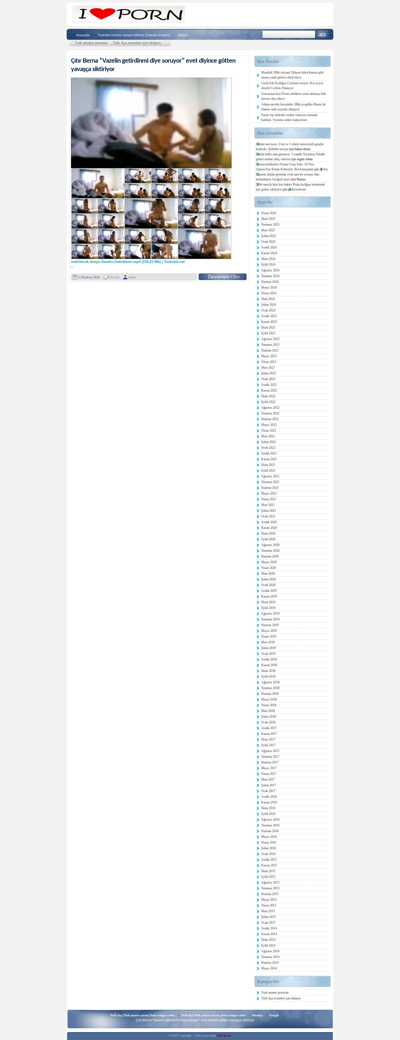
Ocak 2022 (268, 448)
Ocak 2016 (268, 854)
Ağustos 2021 (270, 476)
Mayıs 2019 (269, 631)
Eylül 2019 (268, 608)
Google (274, 1015)
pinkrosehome (297, 189)
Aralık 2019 (269, 591)
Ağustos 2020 (270, 545)
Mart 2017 (268, 779)
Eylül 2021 (268, 470)
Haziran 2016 (270, 831)
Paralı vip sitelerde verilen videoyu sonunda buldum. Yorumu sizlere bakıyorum (289, 117)
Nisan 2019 (268, 636)
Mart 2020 (268, 573)
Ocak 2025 (268, 242)
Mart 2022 (268, 436)
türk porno (224, 1035)
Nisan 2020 (268, 568)
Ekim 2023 (268, 327)
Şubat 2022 (268, 442)
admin (132, 277)
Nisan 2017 (268, 774)
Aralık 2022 (269, 385)
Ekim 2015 (268, 871)
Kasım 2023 (269, 322)
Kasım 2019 (269, 596)
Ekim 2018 (268, 671)
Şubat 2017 (268, 785)
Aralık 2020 (269, 522)
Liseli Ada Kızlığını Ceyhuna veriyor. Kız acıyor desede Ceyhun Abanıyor (292, 85)
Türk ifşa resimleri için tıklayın (137, 43)
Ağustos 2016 (270, 819)
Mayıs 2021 (269, 493)
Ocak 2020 (268, 585)
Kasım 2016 (269, 802)
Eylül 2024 (268, 264)
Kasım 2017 (269, 734)
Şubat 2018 (268, 716)
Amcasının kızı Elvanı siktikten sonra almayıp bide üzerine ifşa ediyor (293, 96)
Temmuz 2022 (270, 413)
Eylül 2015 (268, 877)
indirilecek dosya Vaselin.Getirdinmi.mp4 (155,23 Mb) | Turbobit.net (127, 262)
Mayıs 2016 (269, 837)
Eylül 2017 (268, 745)
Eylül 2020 (268, 539)
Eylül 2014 (268, 945)
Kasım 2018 (269, 665)
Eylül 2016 (268, 814)
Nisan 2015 (268, 905)
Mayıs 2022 (269, 425)
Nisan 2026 (268, 213)
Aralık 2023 (269, 316)
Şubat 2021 (268, 511)
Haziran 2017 (270, 762)
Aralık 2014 (269, 928)
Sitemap (257, 1015)
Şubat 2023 (268, 373)
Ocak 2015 (268, 922)
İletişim (183, 35)
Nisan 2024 (268, 293)
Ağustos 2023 (270, 339)
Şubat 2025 (268, 236)
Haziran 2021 (270, 488)
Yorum (113, 277)
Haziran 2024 (270, 282)
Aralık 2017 (269, 728)
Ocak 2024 (268, 310)
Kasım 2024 (269, 253)
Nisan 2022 (268, 430)
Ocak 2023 (268, 379)
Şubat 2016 (268, 848)
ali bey (323, 169)
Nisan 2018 (268, 705)
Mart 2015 (268, 911)
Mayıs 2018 (269, 699)
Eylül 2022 (268, 402)
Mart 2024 (268, 299)
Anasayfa (83, 35)
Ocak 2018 (268, 722)
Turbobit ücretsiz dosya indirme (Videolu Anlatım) (134, 35)
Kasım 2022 (269, 390)
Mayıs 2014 (269, 968)
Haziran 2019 (270, 625)
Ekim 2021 (268, 465)
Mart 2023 (268, 367)
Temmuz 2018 (270, 688)
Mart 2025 (268, 230)
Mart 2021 (268, 505)
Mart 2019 (268, 642)
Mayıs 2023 (269, 356)
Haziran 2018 (270, 694)
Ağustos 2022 (270, 408)
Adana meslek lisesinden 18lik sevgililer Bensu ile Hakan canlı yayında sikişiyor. (293, 106)
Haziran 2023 (270, 350)
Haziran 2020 (270, 556)
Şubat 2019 (268, 648)
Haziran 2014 (270, 963)
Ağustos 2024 (270, 270)
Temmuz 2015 (270, 888)
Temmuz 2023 (270, 345)
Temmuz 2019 (270, 619)
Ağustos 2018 (270, 682)
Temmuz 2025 (270, 224)
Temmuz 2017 (270, 757)
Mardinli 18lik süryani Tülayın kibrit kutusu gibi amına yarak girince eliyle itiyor (292, 75)
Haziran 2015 (270, 894)
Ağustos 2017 (270, 751)
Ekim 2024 (268, 259)
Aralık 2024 (269, 247)
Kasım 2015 (269, 865)
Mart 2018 (268, 711)
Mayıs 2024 (269, 287)
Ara (322, 34)
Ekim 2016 (268, 808)
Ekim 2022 (268, 396)
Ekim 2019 (268, 602)
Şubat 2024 (268, 305)
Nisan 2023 (268, 362)
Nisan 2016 (268, 842)
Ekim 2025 (268, 219)
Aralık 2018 (269, 659)
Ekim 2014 (268, 940)
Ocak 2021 (268, 516)
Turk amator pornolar (91, 43)
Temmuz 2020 (270, 551)
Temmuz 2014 (270, 957)
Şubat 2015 (268, 917)
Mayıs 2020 (269, 562)
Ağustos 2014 (270, 951)
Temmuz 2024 (270, 276)
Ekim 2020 (268, 533)
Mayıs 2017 (269, 768)
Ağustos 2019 (270, 613)
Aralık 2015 (269, 860)
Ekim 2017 (268, 739)
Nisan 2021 (268, 499)
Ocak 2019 (268, 654)
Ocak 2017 (268, 791)
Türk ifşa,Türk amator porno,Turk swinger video (142, 1015)
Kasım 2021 (269, 459)
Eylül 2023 (268, 333)
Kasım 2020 (269, 528)
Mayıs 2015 (269, 900)
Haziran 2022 (270, 419)
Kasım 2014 (269, 934)
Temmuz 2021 (270, 482)
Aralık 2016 (269, 797)
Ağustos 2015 (270, 882)
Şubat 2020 (268, 579)
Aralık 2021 (269, 453)
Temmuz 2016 (270, 825)
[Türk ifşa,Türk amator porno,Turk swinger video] (128, 21)
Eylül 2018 (268, 676)
